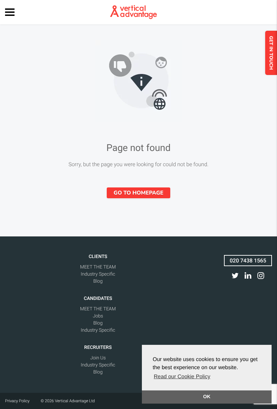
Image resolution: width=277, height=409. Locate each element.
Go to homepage (138, 193)
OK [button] (206, 397)
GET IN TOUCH (271, 53)
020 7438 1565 (248, 260)
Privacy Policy (17, 401)
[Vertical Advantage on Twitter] (235, 276)
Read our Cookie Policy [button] (182, 377)
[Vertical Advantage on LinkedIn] (248, 276)
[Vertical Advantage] (133, 12)
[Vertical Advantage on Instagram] (261, 276)
